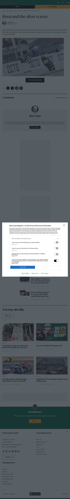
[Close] (64, 225)
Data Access (35, 273)
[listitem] (35, 238)
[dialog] (35, 249)
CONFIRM (23, 267)
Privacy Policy (44, 273)
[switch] (56, 242)
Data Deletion (25, 273)
